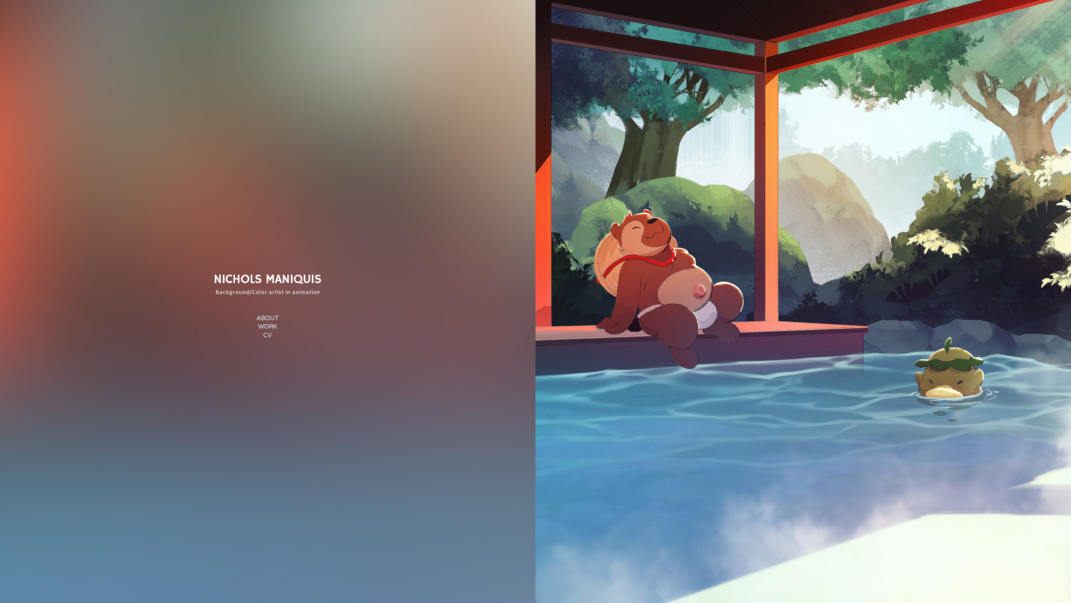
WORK (267, 326)
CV (267, 335)
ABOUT (268, 318)
